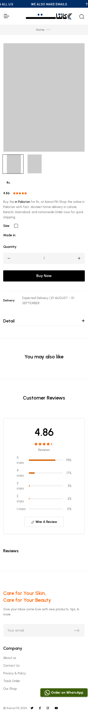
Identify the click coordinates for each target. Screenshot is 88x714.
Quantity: (10, 247)
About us (9, 658)
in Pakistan (22, 202)
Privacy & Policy (14, 673)
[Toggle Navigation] (6, 16)
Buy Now (44, 275)
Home (40, 30)
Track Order (11, 681)
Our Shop (10, 689)
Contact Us (11, 666)
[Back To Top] (76, 702)
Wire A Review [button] (46, 522)
